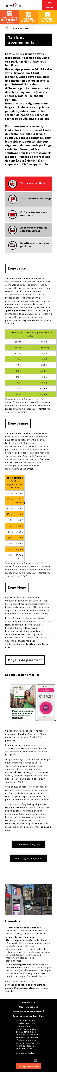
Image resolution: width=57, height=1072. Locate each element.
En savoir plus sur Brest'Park (28, 1016)
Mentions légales (28, 1006)
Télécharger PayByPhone (28, 858)
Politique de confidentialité (28, 1011)
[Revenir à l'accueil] (21, 5)
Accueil (6, 28)
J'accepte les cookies (28, 1066)
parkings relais (26, 320)
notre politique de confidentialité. (26, 1047)
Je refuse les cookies (25, 1053)
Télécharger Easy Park (28, 844)
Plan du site (28, 1002)
